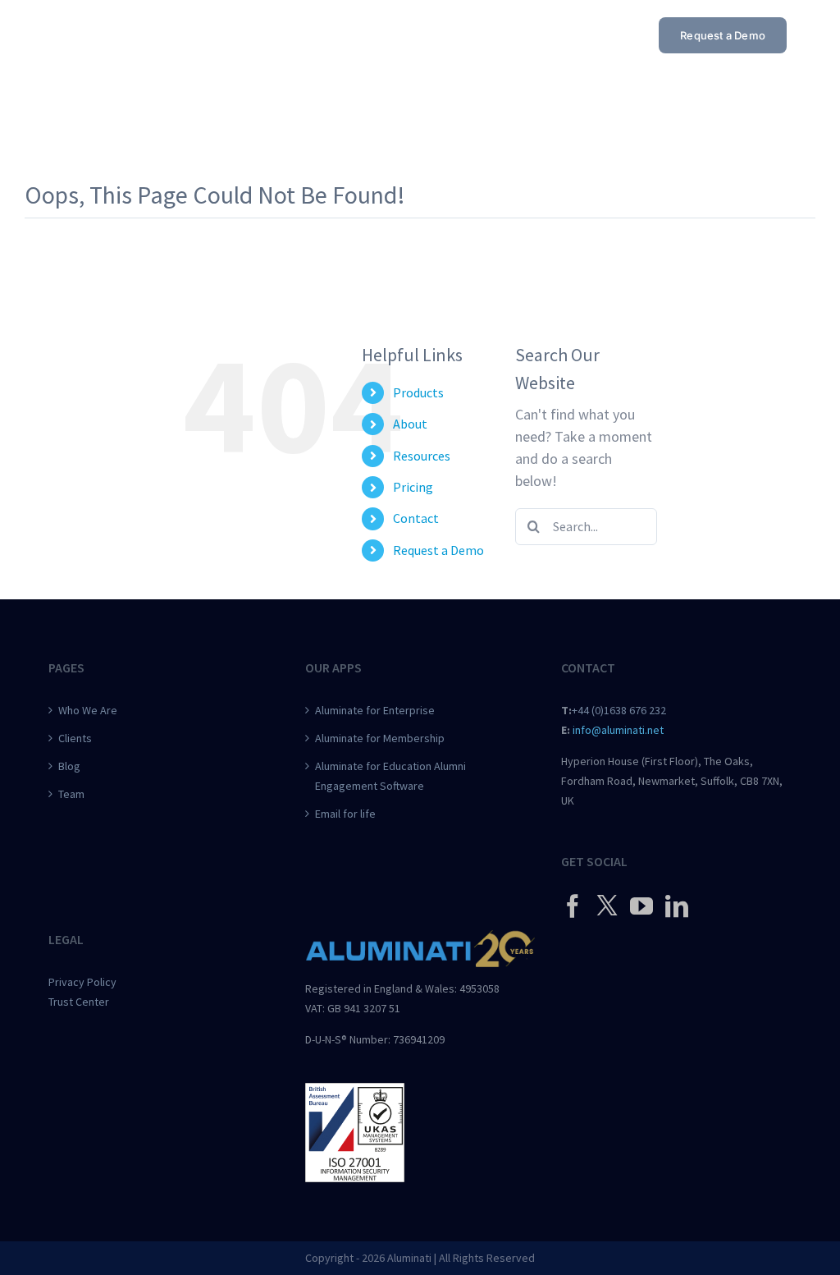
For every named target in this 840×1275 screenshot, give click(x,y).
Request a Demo (438, 550)
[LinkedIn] (676, 906)
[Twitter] (607, 904)
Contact (416, 518)
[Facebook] (572, 906)
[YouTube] (641, 906)
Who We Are (87, 710)
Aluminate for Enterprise (375, 710)
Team (71, 794)
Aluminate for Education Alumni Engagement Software (390, 776)
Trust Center (78, 1001)
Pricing (413, 487)
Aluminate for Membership (380, 738)
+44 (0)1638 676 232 (619, 710)
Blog (69, 766)
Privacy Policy (82, 982)
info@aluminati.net (618, 729)
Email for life (345, 813)
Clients (75, 738)
